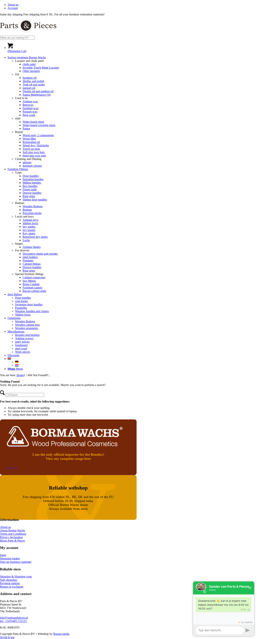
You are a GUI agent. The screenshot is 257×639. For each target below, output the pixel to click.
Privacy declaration (11, 537)
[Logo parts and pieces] (28, 34)
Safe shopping (8, 579)
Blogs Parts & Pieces (12, 540)
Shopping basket (10, 558)
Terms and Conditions (13, 533)
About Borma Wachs (12, 530)
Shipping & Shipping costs (16, 576)
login (3, 555)
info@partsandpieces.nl (14, 617)
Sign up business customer (15, 561)
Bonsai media (61, 633)
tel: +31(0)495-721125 (13, 621)
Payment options (10, 583)
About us (13, 4)
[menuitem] (132, 4)
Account (13, 8)
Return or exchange (11, 586)
